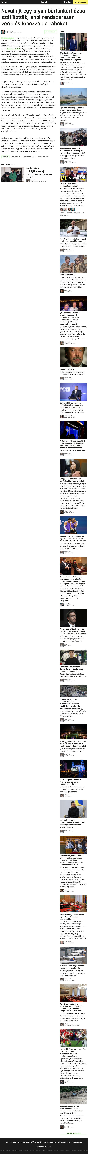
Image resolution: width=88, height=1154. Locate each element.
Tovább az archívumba (73, 1133)
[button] (5, 157)
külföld (8, 32)
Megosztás (51, 32)
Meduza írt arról (13, 48)
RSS (69, 1142)
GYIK (7, 1142)
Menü (5, 2)
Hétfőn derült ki (7, 38)
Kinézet (68, 2)
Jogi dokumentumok (50, 1142)
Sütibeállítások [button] (77, 1142)
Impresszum (25, 1142)
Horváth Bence (9, 31)
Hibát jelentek (15, 1142)
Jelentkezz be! (81, 2)
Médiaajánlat (62, 1142)
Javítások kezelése (36, 1142)
